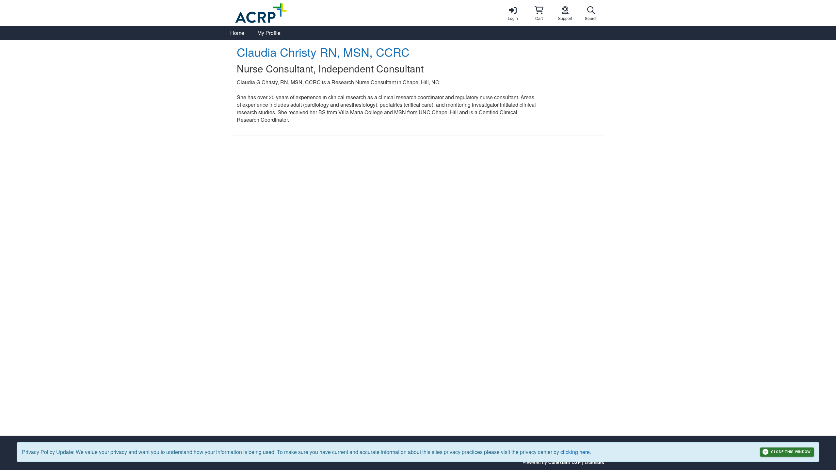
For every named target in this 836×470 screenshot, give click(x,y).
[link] (513, 13)
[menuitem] (237, 33)
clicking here (575, 452)
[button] (539, 13)
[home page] (294, 13)
